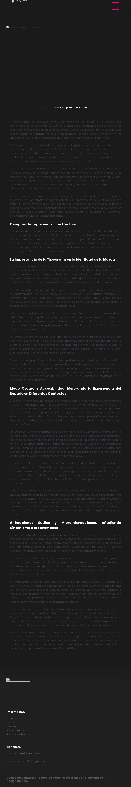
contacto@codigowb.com (31, 761)
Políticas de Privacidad (19, 734)
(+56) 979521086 (28, 753)
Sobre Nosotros (15, 730)
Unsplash (81, 107)
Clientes (11, 726)
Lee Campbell (63, 107)
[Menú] (115, 6)
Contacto (12, 722)
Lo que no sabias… (17, 718)
